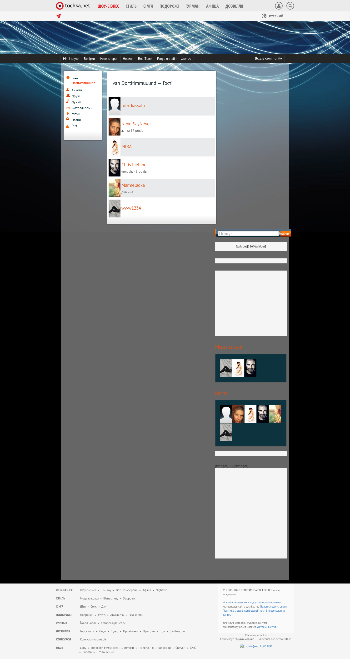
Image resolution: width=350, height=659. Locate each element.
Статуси (180, 648)
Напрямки (86, 615)
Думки (76, 102)
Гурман (61, 623)
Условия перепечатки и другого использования (252, 602)
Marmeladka (133, 185)
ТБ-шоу (106, 590)
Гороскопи (87, 631)
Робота (87, 652)
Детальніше (264, 627)
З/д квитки (136, 615)
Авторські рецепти (113, 623)
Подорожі (64, 615)
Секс (93, 606)
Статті (101, 615)
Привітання (130, 631)
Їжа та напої (88, 623)
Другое (186, 58)
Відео (114, 631)
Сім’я (60, 606)
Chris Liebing (133, 164)
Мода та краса (89, 598)
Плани (76, 120)
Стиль (60, 598)
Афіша (146, 590)
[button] (108, 6)
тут (274, 627)
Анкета (77, 90)
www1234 (131, 208)
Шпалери (164, 648)
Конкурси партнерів (93, 639)
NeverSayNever (136, 123)
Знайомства (177, 631)
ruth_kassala (133, 105)
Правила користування (274, 606)
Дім (103, 606)
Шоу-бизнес (88, 590)
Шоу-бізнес (64, 590)
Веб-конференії (127, 590)
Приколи (149, 631)
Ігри (162, 631)
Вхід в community (268, 58)
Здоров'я (129, 598)
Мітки (76, 114)
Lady (83, 648)
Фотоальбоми (82, 108)
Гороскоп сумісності (104, 648)
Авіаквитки (117, 615)
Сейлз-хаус (237, 639)
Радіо (102, 631)
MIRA (126, 146)
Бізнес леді (110, 598)
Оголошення (105, 652)
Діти (83, 606)
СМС (193, 648)
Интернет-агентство (275, 639)
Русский (275, 16)
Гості (75, 126)
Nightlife (161, 590)
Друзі (76, 96)
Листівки (128, 648)
